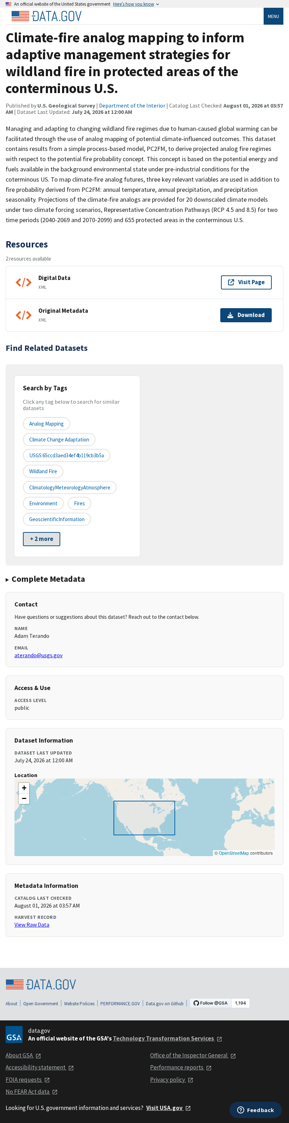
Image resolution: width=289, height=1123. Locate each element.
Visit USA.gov (165, 1108)
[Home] (46, 16)
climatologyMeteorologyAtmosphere (69, 487)
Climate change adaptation (59, 439)
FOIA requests (24, 1080)
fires (79, 503)
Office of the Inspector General (189, 1055)
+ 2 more (41, 539)
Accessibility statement (36, 1067)
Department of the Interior (132, 105)
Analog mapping (46, 423)
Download (251, 315)
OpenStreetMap (234, 853)
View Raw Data (31, 924)
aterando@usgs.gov (38, 655)
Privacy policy (168, 1080)
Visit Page (251, 282)
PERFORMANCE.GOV (120, 1004)
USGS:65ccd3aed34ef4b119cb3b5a (66, 455)
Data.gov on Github (165, 1004)
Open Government (40, 1004)
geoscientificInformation (57, 519)
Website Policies (79, 1004)
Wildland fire (43, 471)
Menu (273, 16)
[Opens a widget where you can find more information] (255, 1110)
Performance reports (177, 1067)
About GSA (20, 1055)
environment (43, 503)
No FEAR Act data (28, 1091)
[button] (24, 788)
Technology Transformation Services (164, 1038)
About (11, 1004)
